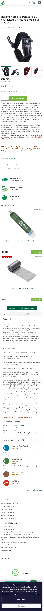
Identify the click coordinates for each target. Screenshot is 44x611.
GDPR (2, 540)
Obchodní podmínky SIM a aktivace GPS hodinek (15, 535)
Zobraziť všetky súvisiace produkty (22, 308)
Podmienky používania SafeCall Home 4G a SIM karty (17, 532)
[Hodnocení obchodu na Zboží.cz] (27, 573)
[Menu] (39, 3)
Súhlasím (21, 606)
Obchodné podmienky (8, 529)
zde (39, 594)
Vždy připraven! (19, 426)
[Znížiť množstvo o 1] (8, 99)
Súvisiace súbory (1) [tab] (23, 314)
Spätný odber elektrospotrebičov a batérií (14, 542)
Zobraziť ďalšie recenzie (34, 490)
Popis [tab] (4, 314)
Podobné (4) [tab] (11, 314)
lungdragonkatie (9, 512)
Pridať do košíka (19, 98)
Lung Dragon (8, 509)
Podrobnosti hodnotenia (24, 28)
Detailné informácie (7, 159)
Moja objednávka (6, 550)
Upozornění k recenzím (8, 545)
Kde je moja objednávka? (8, 548)
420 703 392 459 (9, 506)
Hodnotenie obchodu (7, 527)
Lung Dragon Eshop (10, 518)
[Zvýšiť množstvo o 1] (8, 97)
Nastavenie (21, 599)
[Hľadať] (29, 3)
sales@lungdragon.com (11, 503)
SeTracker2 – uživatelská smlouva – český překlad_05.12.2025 (20, 537)
